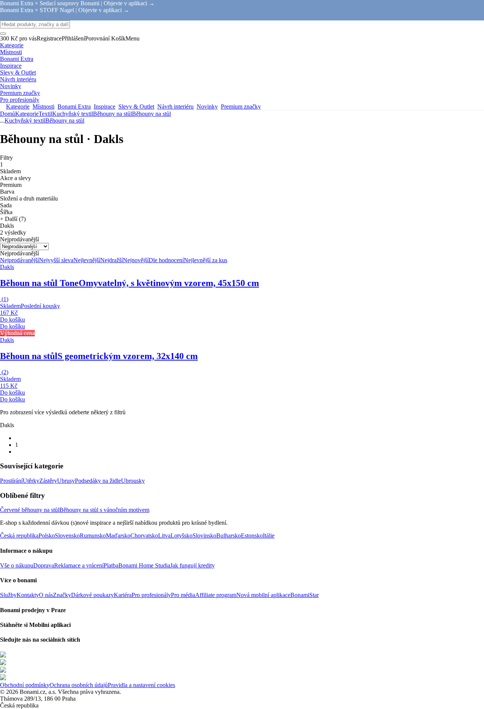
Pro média (183, 595)
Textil (45, 113)
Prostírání (11, 480)
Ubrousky (133, 480)
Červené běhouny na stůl (29, 510)
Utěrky (31, 480)
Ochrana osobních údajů (79, 685)
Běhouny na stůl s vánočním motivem (104, 510)
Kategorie (27, 113)
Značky (62, 595)
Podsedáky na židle (98, 480)
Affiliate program (215, 595)
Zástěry (48, 480)
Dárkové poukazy (92, 595)
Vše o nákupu (16, 565)
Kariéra (123, 595)
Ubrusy (66, 480)
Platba (111, 565)
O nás (46, 595)
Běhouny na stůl (151, 113)
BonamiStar (304, 595)
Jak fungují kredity (192, 565)
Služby (8, 595)
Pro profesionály (151, 595)
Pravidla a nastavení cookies (141, 685)
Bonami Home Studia (144, 565)
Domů (7, 113)
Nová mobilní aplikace (263, 595)
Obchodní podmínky (25, 685)
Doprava (43, 565)
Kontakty (28, 595)
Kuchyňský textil (72, 113)
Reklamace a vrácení (79, 565)
